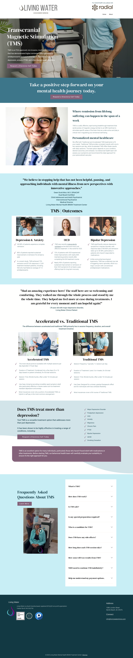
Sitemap (84, 655)
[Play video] (40, 530)
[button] (111, 14)
